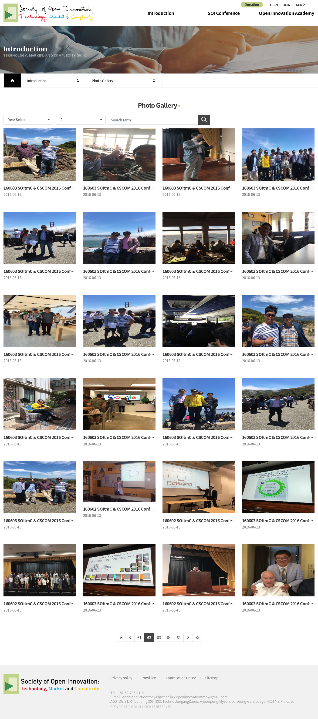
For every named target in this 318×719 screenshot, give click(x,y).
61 (139, 637)
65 (179, 637)
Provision (149, 677)
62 (149, 637)
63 (159, 637)
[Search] (204, 120)
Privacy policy (121, 677)
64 (169, 637)
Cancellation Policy (181, 677)
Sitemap (211, 677)
